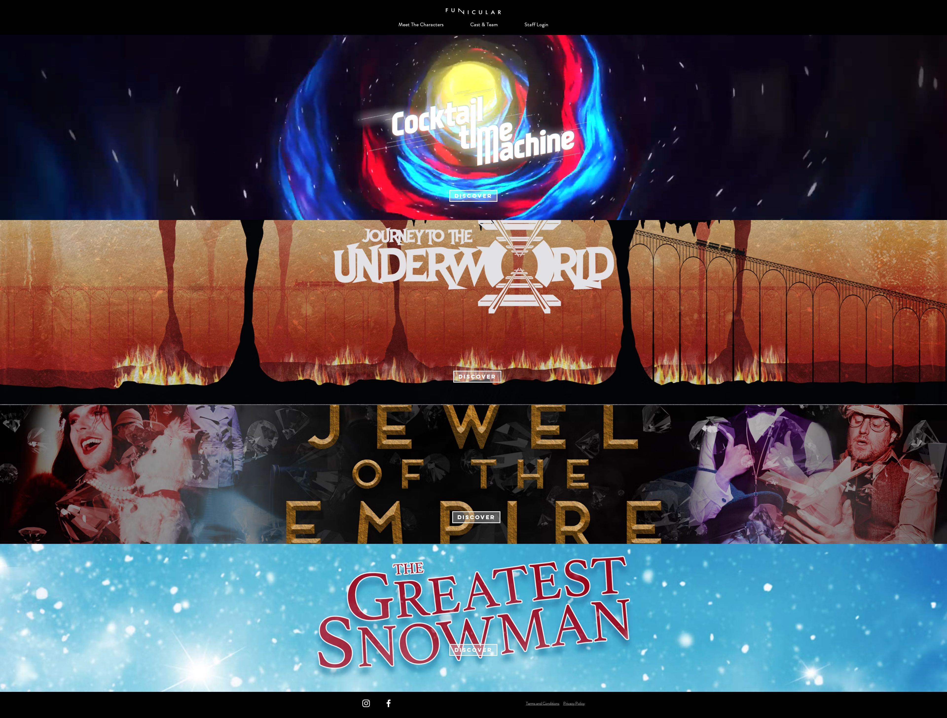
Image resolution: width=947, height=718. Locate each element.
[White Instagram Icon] (366, 703)
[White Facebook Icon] (388, 703)
